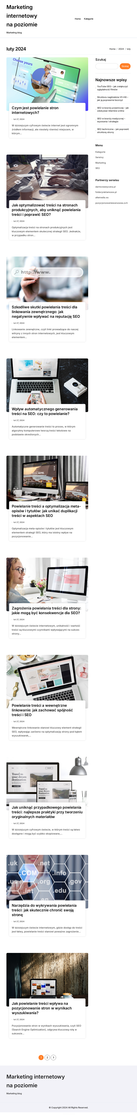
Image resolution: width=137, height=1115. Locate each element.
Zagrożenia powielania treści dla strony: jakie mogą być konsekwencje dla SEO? (46, 610)
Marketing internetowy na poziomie (21, 16)
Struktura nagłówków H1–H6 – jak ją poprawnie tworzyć (112, 98)
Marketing (100, 162)
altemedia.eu (102, 197)
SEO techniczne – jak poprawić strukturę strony (113, 130)
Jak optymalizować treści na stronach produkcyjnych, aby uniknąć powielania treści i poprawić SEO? (46, 210)
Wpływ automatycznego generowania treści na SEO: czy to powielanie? (45, 411)
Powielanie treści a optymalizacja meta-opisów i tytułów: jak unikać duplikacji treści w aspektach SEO (46, 511)
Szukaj (100, 59)
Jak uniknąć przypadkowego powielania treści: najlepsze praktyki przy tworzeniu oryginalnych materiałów (47, 812)
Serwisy (99, 157)
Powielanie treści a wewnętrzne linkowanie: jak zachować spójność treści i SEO (42, 710)
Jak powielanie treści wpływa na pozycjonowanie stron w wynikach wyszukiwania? (42, 1008)
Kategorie (88, 18)
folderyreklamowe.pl (106, 192)
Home (78, 18)
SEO (97, 168)
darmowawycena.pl (105, 186)
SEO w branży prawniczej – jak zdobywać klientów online (113, 109)
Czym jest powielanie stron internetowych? (35, 110)
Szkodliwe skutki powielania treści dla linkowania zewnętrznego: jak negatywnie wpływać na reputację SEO (46, 312)
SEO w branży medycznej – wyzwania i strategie (111, 120)
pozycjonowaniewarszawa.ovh (111, 203)
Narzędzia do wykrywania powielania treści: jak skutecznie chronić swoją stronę (44, 910)
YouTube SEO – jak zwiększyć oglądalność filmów (112, 88)
